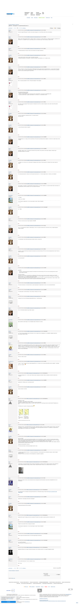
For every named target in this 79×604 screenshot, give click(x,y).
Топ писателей (38, 586)
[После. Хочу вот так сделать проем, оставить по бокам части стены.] (26, 415)
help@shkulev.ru (13, 602)
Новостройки (17, 24)
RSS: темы (26, 586)
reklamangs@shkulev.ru (68, 594)
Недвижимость (27, 12)
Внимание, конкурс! (42, 17)
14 (14, 568)
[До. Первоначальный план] (21, 415)
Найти (32, 17)
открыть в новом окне (47, 575)
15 (15, 568)
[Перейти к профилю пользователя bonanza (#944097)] (11, 85)
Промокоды (38, 14)
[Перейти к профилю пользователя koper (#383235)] (11, 485)
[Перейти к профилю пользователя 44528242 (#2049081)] (11, 554)
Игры (43, 12)
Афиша (32, 13)
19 (21, 568)
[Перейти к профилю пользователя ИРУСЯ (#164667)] (11, 303)
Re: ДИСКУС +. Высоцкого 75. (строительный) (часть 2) (33, 48)
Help (49, 586)
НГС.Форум (10, 24)
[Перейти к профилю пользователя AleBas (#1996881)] (11, 74)
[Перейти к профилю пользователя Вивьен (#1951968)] (11, 350)
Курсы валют (33, 14)
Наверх (77, 602)
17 (18, 568)
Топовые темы (48, 17)
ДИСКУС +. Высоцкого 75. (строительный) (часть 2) (33, 398)
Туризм (32, 12)
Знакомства (26, 13)
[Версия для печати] (18, 46)
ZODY (43, 13)
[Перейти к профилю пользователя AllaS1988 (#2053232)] (11, 62)
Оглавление (28, 17)
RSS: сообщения (32, 586)
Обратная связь (53, 586)
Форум (26, 14)
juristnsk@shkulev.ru (27, 601)
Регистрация (36, 17)
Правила (46, 586)
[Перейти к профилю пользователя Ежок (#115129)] (10, 467)
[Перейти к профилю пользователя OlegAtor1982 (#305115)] (11, 326)
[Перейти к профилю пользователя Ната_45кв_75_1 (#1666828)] (11, 368)
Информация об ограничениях (44, 598)
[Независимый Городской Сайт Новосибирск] (10, 14)
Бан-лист (42, 586)
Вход (51, 17)
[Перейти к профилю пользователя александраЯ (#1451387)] (11, 202)
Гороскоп (37, 12)
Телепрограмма (38, 13)
